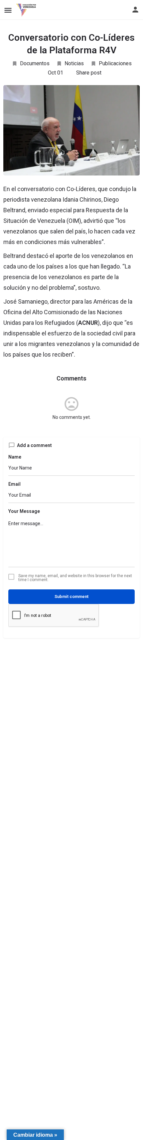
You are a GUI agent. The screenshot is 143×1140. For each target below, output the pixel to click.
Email (14, 484)
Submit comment (71, 596)
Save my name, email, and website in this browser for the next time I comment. (75, 578)
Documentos (35, 63)
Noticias (74, 63)
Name (14, 457)
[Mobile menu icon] (8, 10)
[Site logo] (27, 10)
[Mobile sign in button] (135, 9)
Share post (88, 73)
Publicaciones (115, 63)
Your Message (24, 511)
